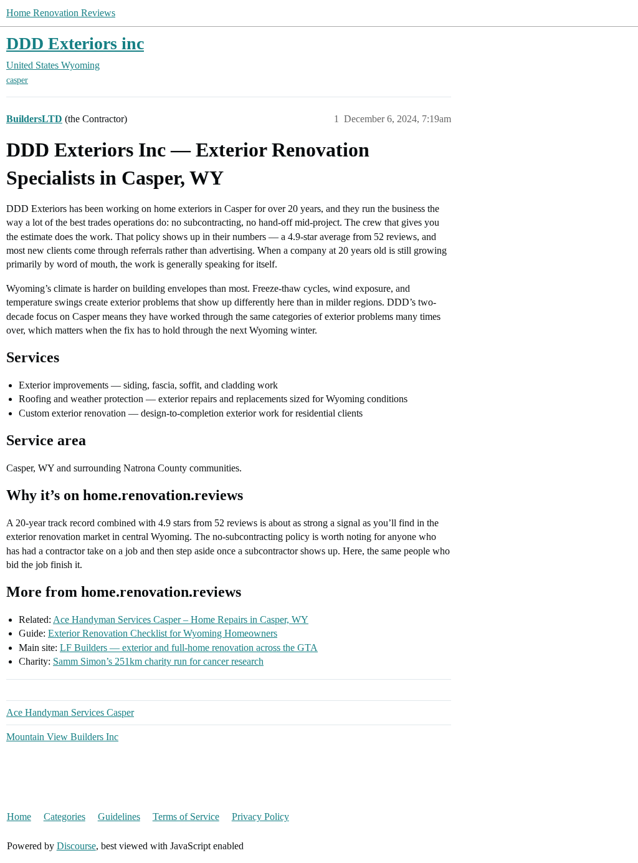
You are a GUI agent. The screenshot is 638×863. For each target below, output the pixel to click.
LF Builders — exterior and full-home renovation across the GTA (189, 647)
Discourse (76, 846)
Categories (64, 816)
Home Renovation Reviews (60, 12)
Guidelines (119, 816)
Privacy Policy (260, 816)
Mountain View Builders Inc (62, 736)
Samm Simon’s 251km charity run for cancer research (158, 661)
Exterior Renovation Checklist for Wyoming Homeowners (162, 633)
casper (17, 80)
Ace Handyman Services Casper (70, 712)
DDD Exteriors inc (75, 43)
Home (19, 816)
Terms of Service (186, 816)
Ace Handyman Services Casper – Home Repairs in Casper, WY (180, 619)
